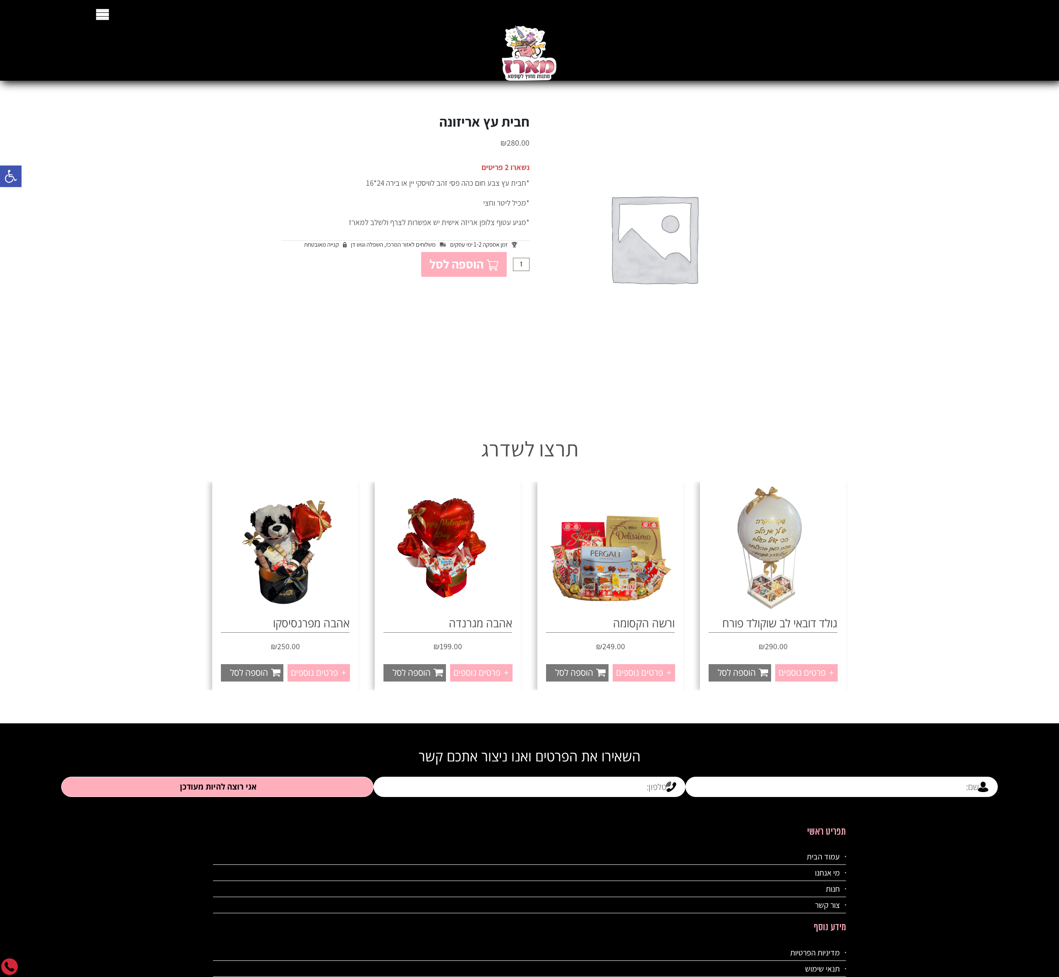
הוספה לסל (456, 264)
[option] (773, 586)
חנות (833, 888)
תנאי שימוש (822, 968)
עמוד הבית (823, 856)
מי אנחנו (827, 872)
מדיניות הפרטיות (815, 952)
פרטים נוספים (805, 672)
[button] (11, 176)
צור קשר (827, 905)
